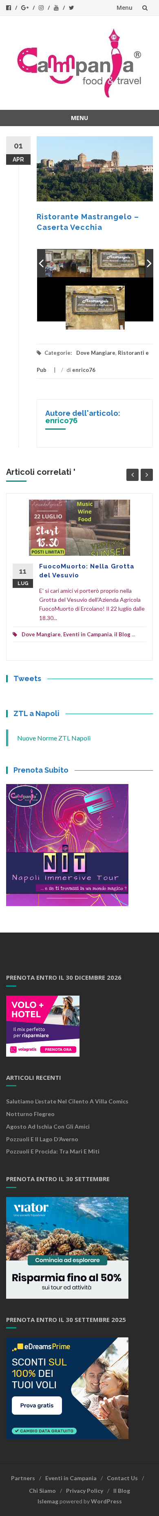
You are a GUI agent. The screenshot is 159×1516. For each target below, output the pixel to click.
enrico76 (83, 370)
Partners (23, 1477)
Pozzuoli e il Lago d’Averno (43, 1139)
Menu (124, 7)
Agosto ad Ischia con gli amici (48, 1126)
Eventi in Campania (87, 634)
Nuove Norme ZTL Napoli (54, 738)
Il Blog (121, 1490)
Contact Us (122, 1477)
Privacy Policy (84, 1490)
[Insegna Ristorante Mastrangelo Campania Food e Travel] (95, 263)
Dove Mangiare (95, 353)
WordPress (106, 1501)
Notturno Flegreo (30, 1113)
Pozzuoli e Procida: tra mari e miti (52, 1151)
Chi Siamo (42, 1490)
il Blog (122, 634)
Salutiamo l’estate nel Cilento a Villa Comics (67, 1101)
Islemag (48, 1501)
